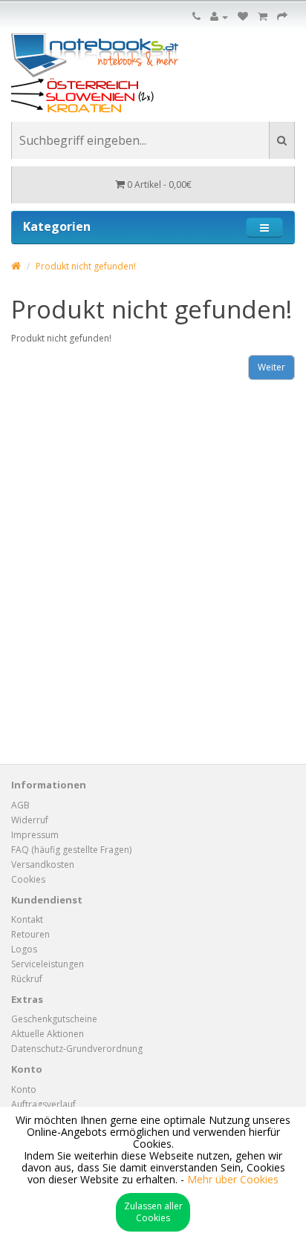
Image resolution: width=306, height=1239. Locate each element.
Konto (23, 1089)
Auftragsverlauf (43, 1104)
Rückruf (26, 978)
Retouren (30, 934)
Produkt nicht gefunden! (86, 266)
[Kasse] (282, 16)
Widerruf (29, 820)
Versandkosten (42, 864)
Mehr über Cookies (233, 1179)
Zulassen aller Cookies (153, 1212)
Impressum (35, 834)
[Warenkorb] (262, 16)
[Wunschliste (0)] (243, 16)
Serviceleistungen (47, 964)
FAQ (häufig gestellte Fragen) (71, 849)
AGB (20, 805)
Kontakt (27, 919)
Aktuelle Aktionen (47, 1033)
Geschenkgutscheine (54, 1019)
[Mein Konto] (219, 16)
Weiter (271, 367)
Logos (24, 949)
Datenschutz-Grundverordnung (77, 1048)
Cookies (28, 879)
